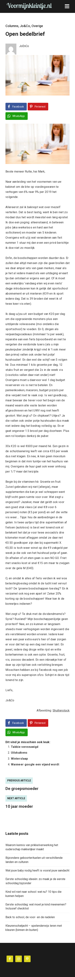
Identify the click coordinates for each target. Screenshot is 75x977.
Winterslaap (19, 758)
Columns (11, 26)
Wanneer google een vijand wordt (35, 764)
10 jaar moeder (19, 806)
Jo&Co (25, 26)
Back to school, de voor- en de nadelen (30, 917)
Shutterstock (61, 710)
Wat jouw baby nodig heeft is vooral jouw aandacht (37, 870)
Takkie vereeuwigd (24, 747)
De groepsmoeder (21, 788)
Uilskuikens (19, 752)
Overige (37, 26)
